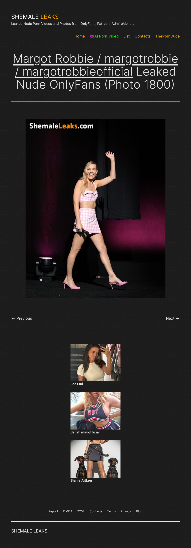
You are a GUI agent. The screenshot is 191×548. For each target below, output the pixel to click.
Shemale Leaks (29, 531)
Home (79, 36)
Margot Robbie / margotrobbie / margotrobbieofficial (95, 64)
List (126, 36)
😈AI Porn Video (104, 36)
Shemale (35, 16)
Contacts (143, 36)
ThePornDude (167, 36)
